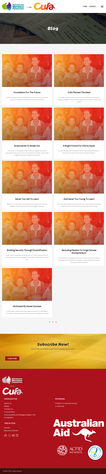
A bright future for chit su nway (79, 145)
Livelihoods (59, 406)
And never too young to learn (79, 199)
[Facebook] (5, 435)
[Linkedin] (17, 435)
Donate (7, 428)
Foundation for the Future (27, 92)
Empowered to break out (27, 145)
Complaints (8, 418)
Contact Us (8, 409)
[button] (102, 6)
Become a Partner (11, 430)
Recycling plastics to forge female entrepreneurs (79, 251)
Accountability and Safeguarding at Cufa (20, 415)
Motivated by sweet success (27, 306)
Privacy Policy (9, 412)
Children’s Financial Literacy (66, 403)
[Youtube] (13, 435)
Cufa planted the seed (79, 92)
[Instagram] (9, 435)
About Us (7, 403)
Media (6, 406)
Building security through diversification (27, 250)
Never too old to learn (27, 199)
